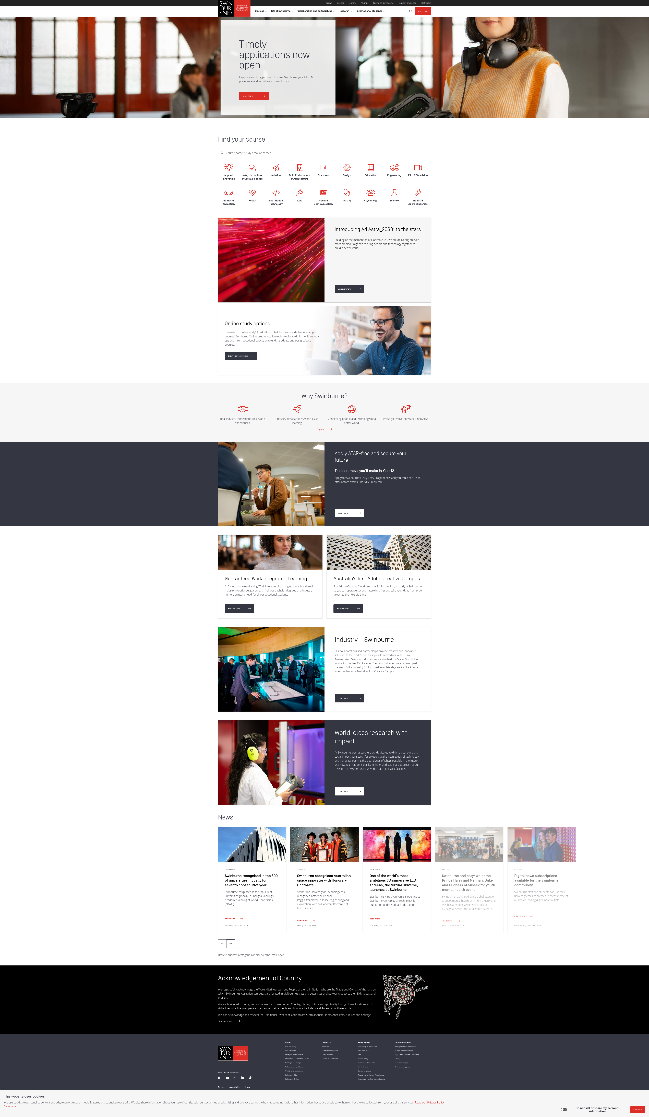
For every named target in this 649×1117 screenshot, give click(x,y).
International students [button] (370, 11)
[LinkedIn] (242, 1078)
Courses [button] (261, 11)
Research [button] (345, 11)
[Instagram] (235, 1078)
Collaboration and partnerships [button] (316, 11)
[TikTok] (250, 1078)
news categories (242, 955)
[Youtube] (227, 1078)
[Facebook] (219, 1078)
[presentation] (230, 943)
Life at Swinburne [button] (282, 11)
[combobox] (270, 153)
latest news (277, 955)
